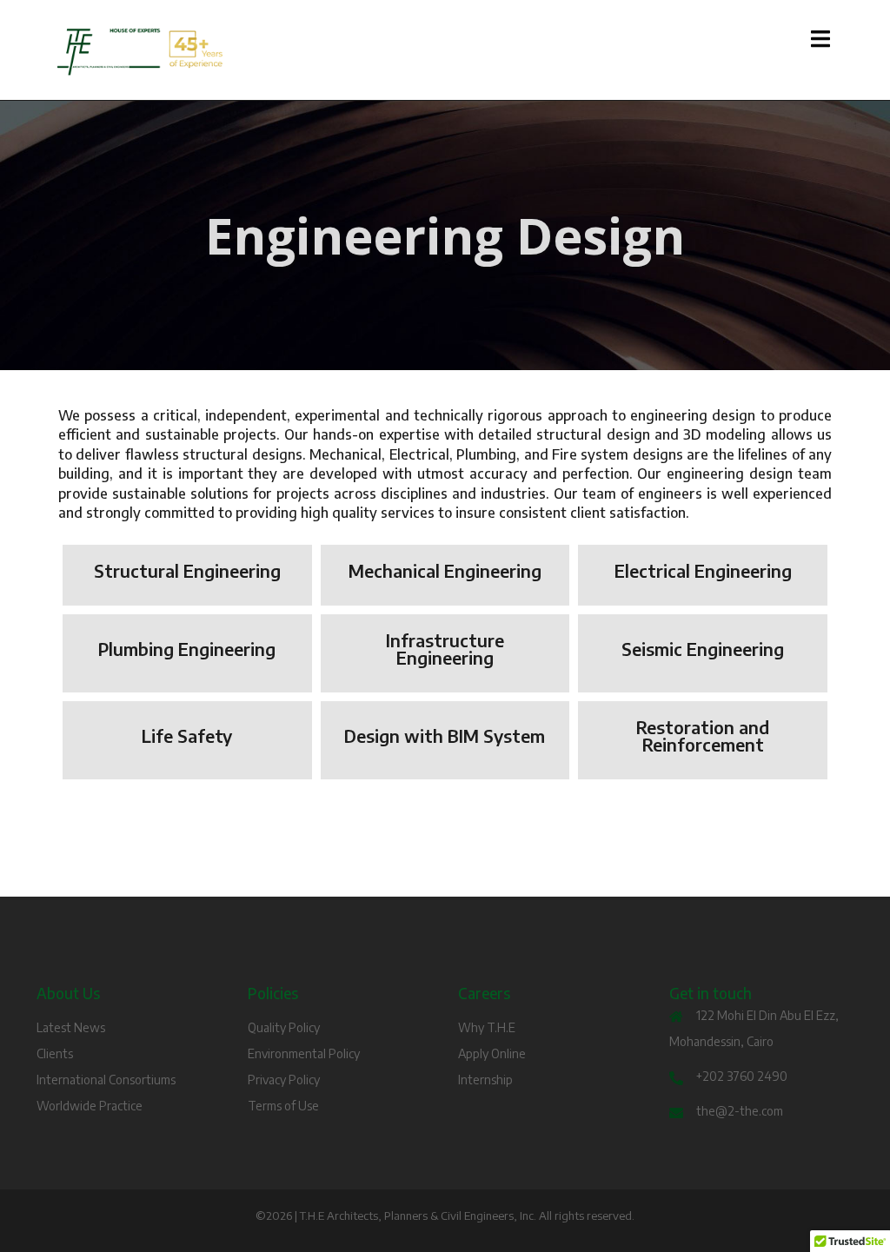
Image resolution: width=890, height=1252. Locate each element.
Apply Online (492, 1053)
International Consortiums (106, 1079)
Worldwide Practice (90, 1105)
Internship (485, 1079)
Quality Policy (284, 1027)
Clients (55, 1053)
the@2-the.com (739, 1110)
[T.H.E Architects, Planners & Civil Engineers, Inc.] (177, 52)
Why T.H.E (486, 1027)
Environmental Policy (304, 1053)
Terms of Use (283, 1105)
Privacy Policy (284, 1079)
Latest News (71, 1027)
